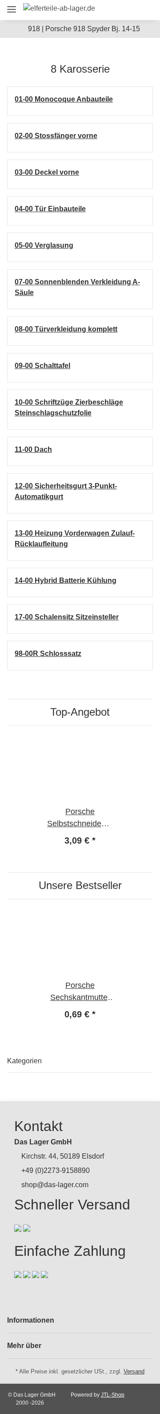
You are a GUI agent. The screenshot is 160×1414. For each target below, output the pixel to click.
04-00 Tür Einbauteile (50, 209)
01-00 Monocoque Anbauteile (64, 99)
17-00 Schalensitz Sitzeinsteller (67, 617)
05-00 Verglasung (44, 245)
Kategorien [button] (24, 1061)
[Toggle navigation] (11, 5)
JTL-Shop (112, 1395)
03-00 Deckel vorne (47, 172)
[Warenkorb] (144, 10)
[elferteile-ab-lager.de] (59, 8)
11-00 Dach (33, 449)
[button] (96, 10)
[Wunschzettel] (129, 10)
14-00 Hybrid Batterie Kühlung (65, 580)
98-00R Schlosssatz (48, 653)
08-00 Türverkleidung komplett (66, 329)
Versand (134, 1371)
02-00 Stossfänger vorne (56, 135)
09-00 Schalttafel (42, 365)
